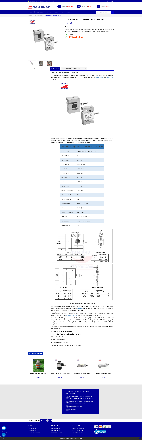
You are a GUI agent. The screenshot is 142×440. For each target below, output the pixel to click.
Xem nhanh (38, 372)
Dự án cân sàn (32, 428)
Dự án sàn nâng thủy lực (34, 433)
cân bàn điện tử (99, 77)
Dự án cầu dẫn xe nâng (34, 432)
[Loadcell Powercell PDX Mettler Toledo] (60, 365)
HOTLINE (76, 36)
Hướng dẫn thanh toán (78, 428)
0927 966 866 (36, 1)
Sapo (81, 438)
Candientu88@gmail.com (75, 406)
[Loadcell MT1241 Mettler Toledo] (81, 365)
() (111, 1)
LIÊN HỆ (69, 12)
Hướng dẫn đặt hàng (78, 430)
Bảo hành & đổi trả (55, 430)
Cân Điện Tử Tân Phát (71, 315)
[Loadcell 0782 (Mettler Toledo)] (38, 365)
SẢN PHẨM (49, 12)
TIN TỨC (63, 12)
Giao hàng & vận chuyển (56, 432)
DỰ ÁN (56, 12)
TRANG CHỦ (32, 12)
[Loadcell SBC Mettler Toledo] (103, 365)
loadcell (80, 308)
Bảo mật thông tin (55, 428)
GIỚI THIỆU (40, 12)
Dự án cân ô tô (32, 430)
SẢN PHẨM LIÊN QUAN (35, 353)
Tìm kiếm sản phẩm (78, 432)
